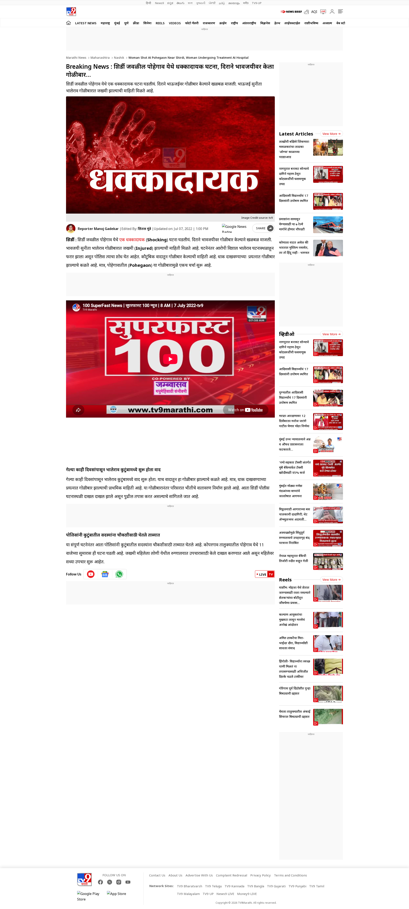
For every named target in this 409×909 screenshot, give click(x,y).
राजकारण (209, 23)
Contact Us (157, 875)
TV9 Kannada (234, 886)
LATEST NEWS (85, 23)
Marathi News (76, 58)
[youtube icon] (91, 574)
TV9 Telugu (213, 886)
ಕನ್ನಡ (170, 3)
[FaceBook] (100, 882)
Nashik (118, 58)
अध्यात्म (327, 23)
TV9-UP (257, 3)
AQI (314, 11)
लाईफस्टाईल (292, 23)
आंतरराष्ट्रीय (249, 23)
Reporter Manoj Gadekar (98, 229)
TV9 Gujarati (276, 886)
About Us (175, 875)
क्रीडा (136, 23)
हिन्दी (149, 3)
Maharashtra (100, 58)
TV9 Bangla (255, 886)
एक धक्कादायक (131, 240)
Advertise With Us (199, 875)
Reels (160, 23)
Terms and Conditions (290, 875)
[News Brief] (291, 12)
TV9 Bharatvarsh (189, 886)
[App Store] (120, 896)
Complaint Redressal (231, 875)
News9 (159, 3)
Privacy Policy (260, 875)
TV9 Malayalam (188, 894)
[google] (236, 228)
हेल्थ (277, 23)
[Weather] (307, 11)
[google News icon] (105, 574)
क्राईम (223, 23)
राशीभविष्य (311, 23)
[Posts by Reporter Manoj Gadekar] (71, 228)
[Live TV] (321, 12)
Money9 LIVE (247, 894)
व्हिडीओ (286, 334)
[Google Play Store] (90, 896)
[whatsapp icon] (119, 574)
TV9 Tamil (316, 886)
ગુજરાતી (200, 3)
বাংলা (190, 3)
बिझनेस (265, 23)
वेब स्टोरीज (343, 23)
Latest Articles (296, 133)
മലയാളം (234, 3)
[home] (68, 22)
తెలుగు (180, 3)
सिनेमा (147, 23)
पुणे (126, 23)
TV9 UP (208, 894)
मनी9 (245, 3)
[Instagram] (118, 882)
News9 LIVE (225, 894)
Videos (175, 23)
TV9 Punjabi (297, 886)
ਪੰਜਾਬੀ (212, 3)
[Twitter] (109, 882)
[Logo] (71, 11)
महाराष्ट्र (105, 23)
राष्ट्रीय (234, 23)
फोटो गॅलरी (192, 23)
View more (330, 134)
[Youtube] (127, 882)
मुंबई (117, 23)
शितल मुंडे (144, 228)
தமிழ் (222, 3)
